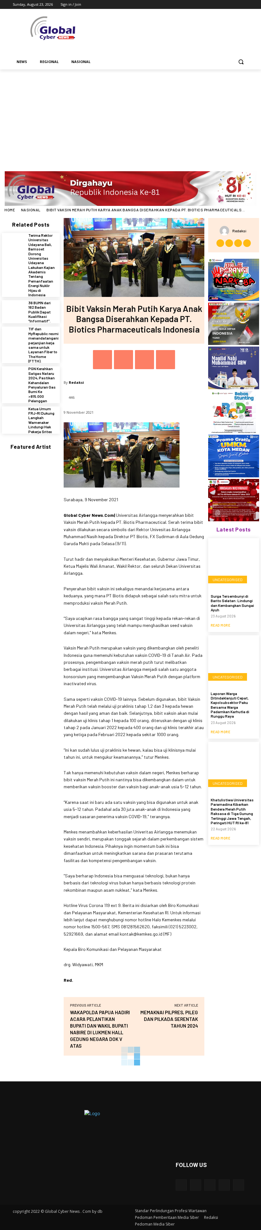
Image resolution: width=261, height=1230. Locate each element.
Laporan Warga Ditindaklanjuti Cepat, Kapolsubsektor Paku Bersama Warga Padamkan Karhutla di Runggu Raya (230, 705)
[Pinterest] (144, 359)
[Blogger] (181, 1185)
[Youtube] (244, 4)
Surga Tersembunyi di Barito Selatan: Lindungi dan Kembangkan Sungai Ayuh (232, 603)
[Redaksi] (226, 230)
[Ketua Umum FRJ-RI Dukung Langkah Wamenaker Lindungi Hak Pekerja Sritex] (13, 418)
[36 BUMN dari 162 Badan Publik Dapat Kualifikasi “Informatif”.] (13, 311)
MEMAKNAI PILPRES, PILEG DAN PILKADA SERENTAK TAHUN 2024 (169, 1019)
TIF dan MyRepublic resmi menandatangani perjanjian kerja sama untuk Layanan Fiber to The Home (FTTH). (43, 345)
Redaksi (76, 382)
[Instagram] (218, 4)
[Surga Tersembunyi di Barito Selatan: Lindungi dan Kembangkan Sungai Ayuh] (233, 563)
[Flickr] (209, 1185)
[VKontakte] (238, 1185)
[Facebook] (209, 4)
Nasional (31, 209)
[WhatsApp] (165, 359)
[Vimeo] (235, 4)
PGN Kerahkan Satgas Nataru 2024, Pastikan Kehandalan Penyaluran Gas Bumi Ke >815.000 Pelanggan (42, 384)
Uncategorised (228, 579)
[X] (227, 4)
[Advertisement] (130, 117)
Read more (220, 625)
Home (9, 209)
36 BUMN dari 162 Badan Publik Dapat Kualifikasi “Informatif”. (39, 311)
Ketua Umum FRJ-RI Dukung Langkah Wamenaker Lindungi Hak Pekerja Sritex (41, 420)
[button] (240, 61)
